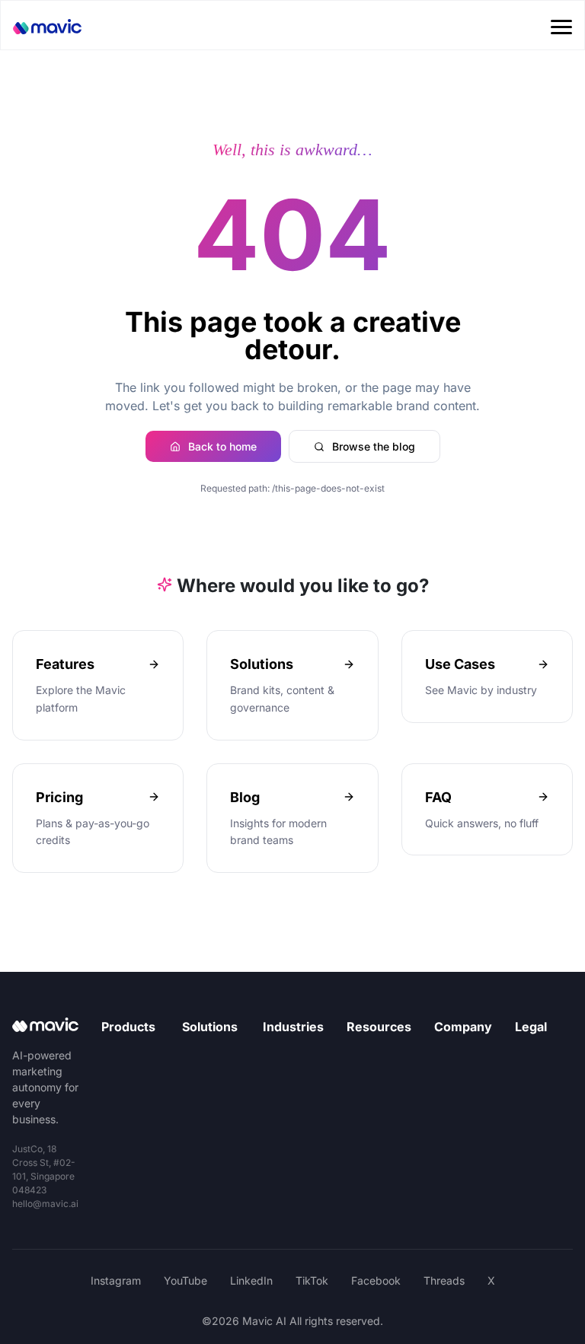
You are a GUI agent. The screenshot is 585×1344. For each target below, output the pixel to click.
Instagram (116, 1280)
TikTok (312, 1280)
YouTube (185, 1280)
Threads (444, 1280)
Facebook (376, 1280)
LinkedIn (251, 1280)
